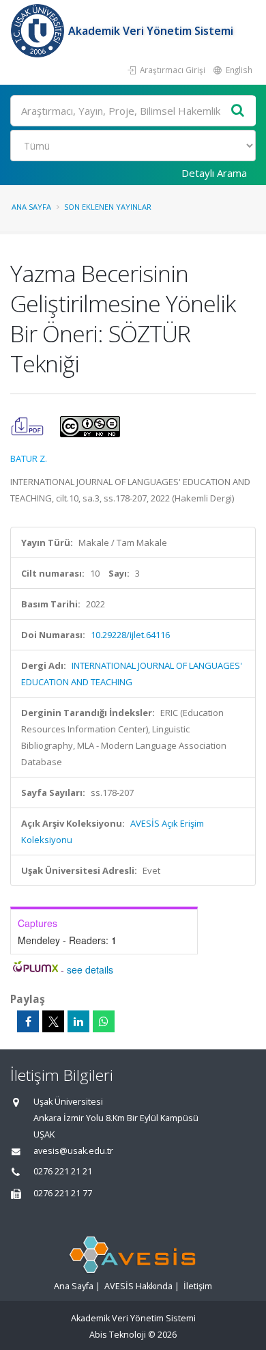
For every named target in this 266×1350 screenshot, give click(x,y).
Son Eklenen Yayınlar (107, 207)
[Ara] (238, 111)
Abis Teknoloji (117, 1334)
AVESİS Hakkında (138, 1286)
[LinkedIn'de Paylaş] (78, 1021)
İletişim (197, 1286)
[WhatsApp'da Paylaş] (104, 1021)
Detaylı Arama (214, 173)
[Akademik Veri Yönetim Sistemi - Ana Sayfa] (39, 30)
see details (90, 969)
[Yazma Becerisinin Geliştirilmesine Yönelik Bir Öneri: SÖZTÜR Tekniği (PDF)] (28, 425)
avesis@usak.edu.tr (73, 1151)
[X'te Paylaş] (53, 1021)
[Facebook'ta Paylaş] (28, 1021)
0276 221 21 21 (62, 1171)
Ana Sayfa (31, 207)
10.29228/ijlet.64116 (130, 635)
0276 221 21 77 (62, 1193)
